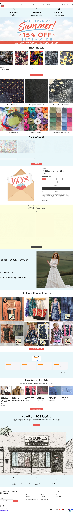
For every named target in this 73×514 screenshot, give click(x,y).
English (63, 4)
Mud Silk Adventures (40, 398)
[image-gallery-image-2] (36, 309)
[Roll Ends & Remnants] (61, 91)
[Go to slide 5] (36, 370)
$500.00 (55, 182)
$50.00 (44, 178)
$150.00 (54, 178)
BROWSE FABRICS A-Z (36, 74)
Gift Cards (58, 497)
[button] (24, 4)
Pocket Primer (65, 397)
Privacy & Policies (44, 499)
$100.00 (49, 178)
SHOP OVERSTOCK (36, 247)
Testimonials (43, 494)
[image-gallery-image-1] (12, 309)
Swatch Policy (43, 497)
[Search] (68, 5)
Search (27, 493)
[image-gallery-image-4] (12, 333)
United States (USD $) (68, 506)
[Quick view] (12, 69)
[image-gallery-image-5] (36, 334)
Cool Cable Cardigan (52, 398)
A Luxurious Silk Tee (29, 398)
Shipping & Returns (29, 496)
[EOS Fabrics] (2, 4)
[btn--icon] (30, 264)
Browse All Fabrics (59, 494)
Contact (27, 494)
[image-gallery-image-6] (61, 333)
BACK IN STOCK (36, 163)
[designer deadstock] (36, 91)
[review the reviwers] (18, 363)
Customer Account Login (30, 497)
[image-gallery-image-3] (61, 309)
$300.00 (44, 182)
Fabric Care (43, 496)
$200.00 (59, 178)
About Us (36, 424)
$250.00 (64, 178)
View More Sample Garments (36, 348)
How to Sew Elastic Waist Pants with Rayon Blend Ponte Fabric (5, 400)
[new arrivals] (12, 91)
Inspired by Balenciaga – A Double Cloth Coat (18, 398)
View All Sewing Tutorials (36, 409)
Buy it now (56, 188)
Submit (15, 500)
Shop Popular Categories (60, 493)
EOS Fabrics (44, 168)
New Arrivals (58, 496)
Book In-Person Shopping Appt (32, 499)
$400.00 (49, 182)
